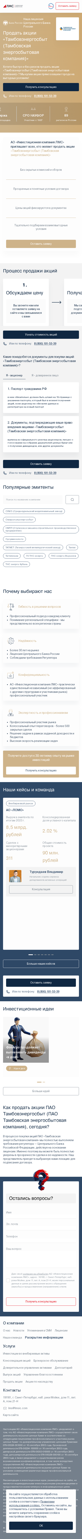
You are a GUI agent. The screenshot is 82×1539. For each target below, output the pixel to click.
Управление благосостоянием (43, 1374)
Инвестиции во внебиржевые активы (26, 1353)
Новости (18, 1330)
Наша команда (12, 1337)
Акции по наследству (39, 1381)
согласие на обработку (35, 1274)
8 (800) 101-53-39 (45, 95)
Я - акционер (14, 375)
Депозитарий (63, 1367)
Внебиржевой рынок (21, 803)
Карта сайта (10, 1415)
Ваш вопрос (14, 1248)
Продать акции (13, 1381)
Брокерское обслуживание (51, 1360)
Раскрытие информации (44, 1337)
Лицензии (61, 1330)
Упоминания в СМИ (39, 1330)
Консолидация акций (17, 1360)
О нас (6, 1330)
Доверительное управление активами (27, 1367)
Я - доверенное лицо (45, 375)
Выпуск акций (12, 1374)
